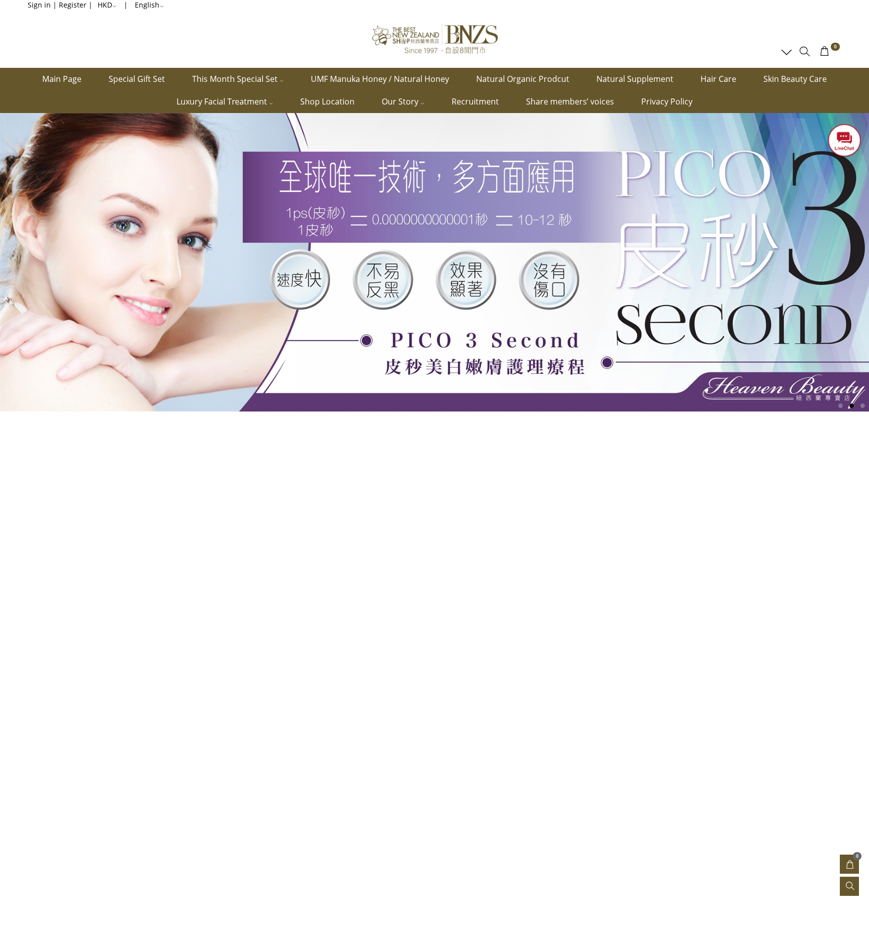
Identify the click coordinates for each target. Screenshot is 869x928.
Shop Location (327, 101)
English (147, 5)
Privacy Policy (666, 101)
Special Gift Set (137, 78)
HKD (105, 5)
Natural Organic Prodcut (522, 78)
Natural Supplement (634, 78)
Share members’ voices (570, 101)
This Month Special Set (236, 78)
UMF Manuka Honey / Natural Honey (380, 78)
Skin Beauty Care (795, 78)
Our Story (401, 101)
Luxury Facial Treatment (223, 101)
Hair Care (718, 78)
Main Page (61, 78)
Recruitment (475, 101)
